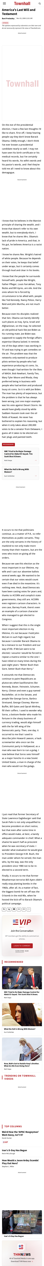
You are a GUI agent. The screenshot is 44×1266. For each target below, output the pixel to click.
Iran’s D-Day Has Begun (14, 1150)
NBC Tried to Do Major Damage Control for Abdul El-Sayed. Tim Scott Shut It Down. (21, 993)
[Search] (39, 3)
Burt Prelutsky (8, 18)
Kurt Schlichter (9, 1032)
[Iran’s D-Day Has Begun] (22, 1222)
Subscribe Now (22, 951)
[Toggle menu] (4, 3)
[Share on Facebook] (14, 909)
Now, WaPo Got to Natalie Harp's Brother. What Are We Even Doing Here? (21, 1064)
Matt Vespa (7, 998)
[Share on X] (4, 909)
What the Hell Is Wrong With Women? (19, 1029)
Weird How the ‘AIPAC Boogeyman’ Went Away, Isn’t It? (20, 1133)
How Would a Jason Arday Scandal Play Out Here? (20, 1162)
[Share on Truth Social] (9, 909)
